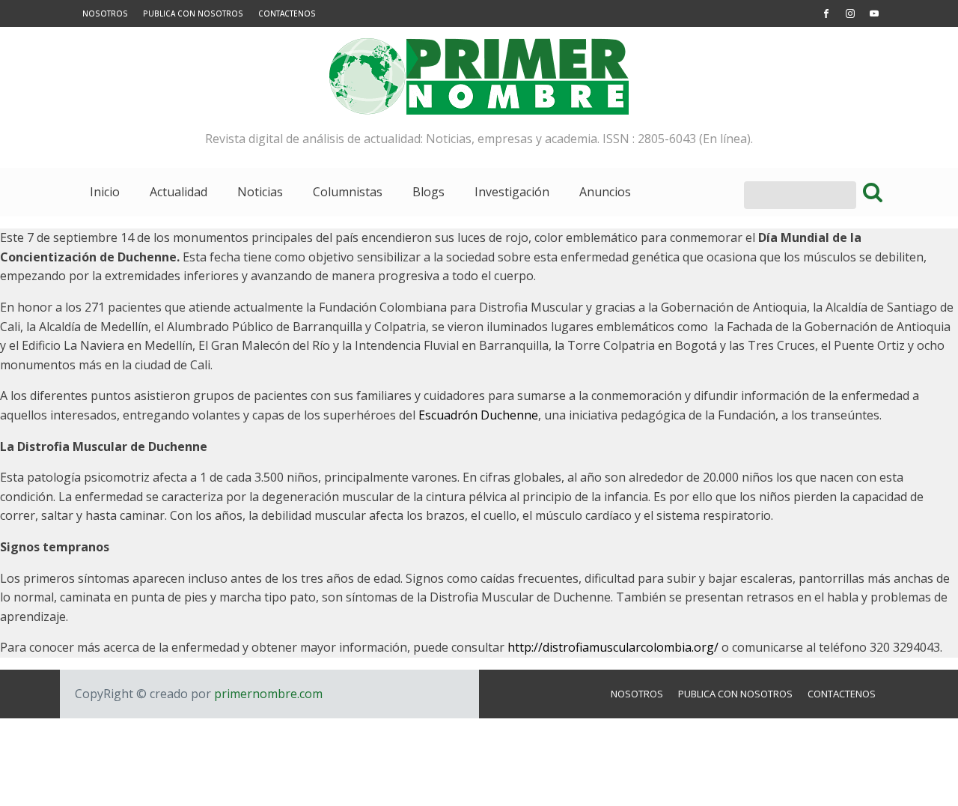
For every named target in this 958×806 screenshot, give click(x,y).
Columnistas (347, 192)
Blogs (428, 192)
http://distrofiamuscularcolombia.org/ (612, 647)
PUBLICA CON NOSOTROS (193, 13)
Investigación (512, 192)
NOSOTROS (105, 13)
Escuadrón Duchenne (478, 415)
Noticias (260, 192)
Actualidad (178, 192)
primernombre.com (267, 693)
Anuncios (605, 192)
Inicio (105, 192)
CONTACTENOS (287, 13)
